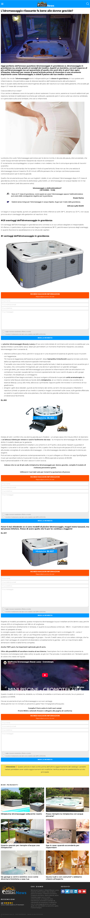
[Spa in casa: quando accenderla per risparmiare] (67, 831)
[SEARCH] (87, 4)
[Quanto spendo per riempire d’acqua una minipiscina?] (22, 831)
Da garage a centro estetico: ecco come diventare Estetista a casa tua (19, 878)
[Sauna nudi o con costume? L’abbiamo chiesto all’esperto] (67, 863)
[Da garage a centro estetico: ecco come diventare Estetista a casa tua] (22, 863)
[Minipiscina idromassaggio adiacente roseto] (22, 800)
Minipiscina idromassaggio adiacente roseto (21, 814)
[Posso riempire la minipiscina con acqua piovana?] (67, 800)
